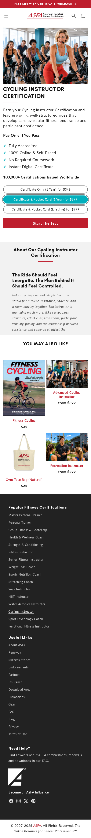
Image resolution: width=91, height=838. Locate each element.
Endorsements (18, 667)
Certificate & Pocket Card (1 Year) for (45, 199)
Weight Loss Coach (21, 567)
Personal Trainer (19, 522)
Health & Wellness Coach (26, 537)
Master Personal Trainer (25, 515)
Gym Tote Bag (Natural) (24, 479)
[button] (6, 15)
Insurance (15, 682)
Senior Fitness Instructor (26, 559)
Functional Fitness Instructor (28, 626)
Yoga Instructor (19, 589)
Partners (14, 674)
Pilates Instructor (20, 552)
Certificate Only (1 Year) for (46, 189)
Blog (11, 719)
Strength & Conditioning (25, 545)
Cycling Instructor (21, 611)
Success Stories (19, 660)
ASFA (37, 825)
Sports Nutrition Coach (24, 574)
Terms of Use (17, 734)
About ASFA (17, 645)
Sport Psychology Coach (25, 619)
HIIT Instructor (19, 596)
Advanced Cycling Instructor (67, 394)
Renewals (15, 652)
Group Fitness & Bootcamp (27, 530)
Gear (11, 704)
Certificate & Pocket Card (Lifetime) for (45, 209)
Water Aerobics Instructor (27, 604)
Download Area (19, 689)
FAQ (11, 712)
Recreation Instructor (67, 465)
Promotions (16, 697)
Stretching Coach (20, 582)
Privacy (13, 726)
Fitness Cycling (24, 420)
